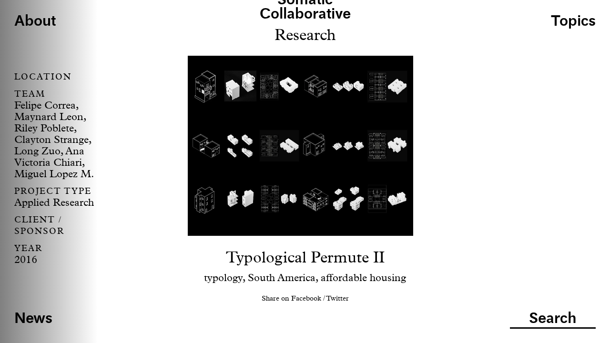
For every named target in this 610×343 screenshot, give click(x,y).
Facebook (306, 298)
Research (305, 35)
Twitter (337, 298)
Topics (573, 21)
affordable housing (363, 278)
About (35, 21)
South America (281, 278)
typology (223, 278)
